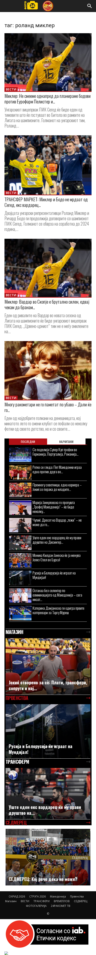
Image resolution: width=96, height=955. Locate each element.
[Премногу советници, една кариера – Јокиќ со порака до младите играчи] (20, 490)
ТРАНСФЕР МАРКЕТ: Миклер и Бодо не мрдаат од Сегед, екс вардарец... (46, 202)
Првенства (77, 896)
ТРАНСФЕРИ (41, 901)
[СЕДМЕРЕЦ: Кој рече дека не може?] (48, 857)
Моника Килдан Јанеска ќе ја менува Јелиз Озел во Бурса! (57, 557)
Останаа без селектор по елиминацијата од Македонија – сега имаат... (57, 595)
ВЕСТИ (11, 89)
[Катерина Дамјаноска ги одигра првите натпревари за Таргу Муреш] (20, 613)
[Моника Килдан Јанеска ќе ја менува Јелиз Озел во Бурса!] (20, 560)
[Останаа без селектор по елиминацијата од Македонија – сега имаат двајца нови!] (20, 595)
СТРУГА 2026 (37, 896)
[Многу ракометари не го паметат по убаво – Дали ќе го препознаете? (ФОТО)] (48, 370)
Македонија (58, 896)
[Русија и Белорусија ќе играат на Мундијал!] (20, 578)
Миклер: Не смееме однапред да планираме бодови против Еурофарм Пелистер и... (47, 98)
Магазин (11, 901)
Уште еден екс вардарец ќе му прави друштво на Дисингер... (57, 540)
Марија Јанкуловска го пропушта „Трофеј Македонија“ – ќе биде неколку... (54, 507)
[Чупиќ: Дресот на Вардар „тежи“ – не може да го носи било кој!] (20, 525)
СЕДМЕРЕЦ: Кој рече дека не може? (43, 879)
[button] (89, 6)
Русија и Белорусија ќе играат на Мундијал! (54, 575)
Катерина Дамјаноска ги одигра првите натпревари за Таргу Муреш (58, 610)
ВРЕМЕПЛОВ (62, 901)
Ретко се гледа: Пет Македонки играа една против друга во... (57, 469)
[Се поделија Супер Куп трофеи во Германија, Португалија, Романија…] (20, 454)
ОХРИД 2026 (17, 896)
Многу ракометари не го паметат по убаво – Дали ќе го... (47, 407)
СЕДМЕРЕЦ (80, 901)
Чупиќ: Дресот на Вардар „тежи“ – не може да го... (57, 522)
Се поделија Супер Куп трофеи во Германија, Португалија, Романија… (56, 452)
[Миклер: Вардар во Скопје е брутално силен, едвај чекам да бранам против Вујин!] (48, 268)
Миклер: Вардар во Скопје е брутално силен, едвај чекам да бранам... (46, 304)
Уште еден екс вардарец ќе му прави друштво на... (45, 810)
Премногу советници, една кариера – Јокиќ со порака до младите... (57, 487)
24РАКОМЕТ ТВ (60, 906)
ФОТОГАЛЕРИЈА (36, 906)
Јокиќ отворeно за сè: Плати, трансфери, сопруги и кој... (48, 685)
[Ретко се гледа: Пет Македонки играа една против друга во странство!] (20, 472)
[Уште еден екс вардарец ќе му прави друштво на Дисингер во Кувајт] (20, 542)
